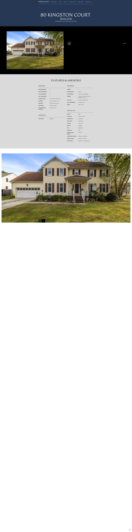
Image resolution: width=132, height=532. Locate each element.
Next (43, 221)
